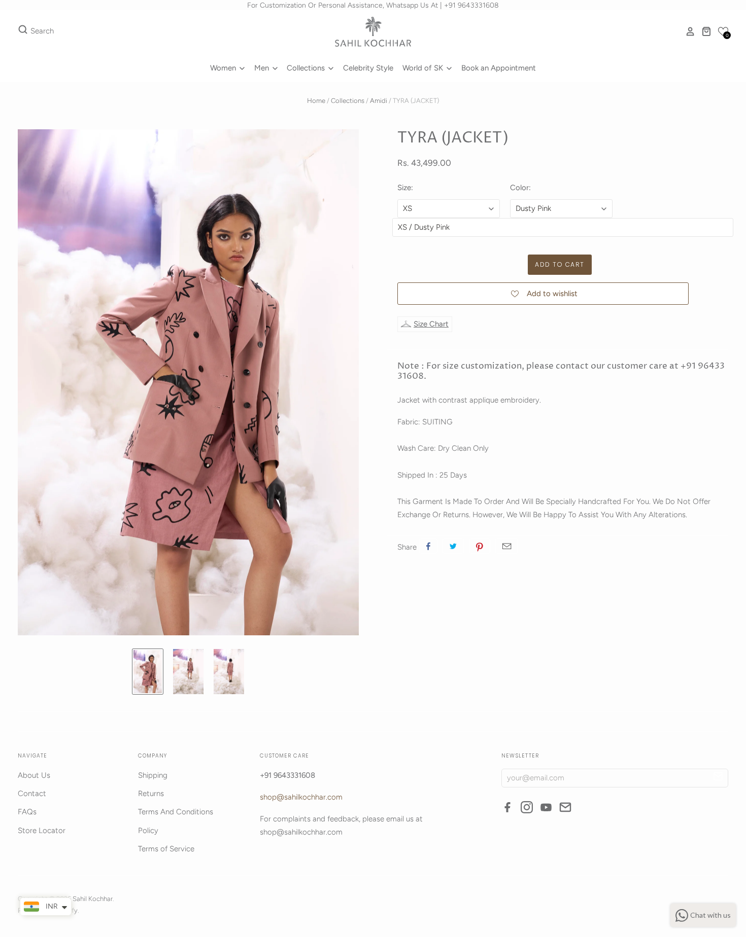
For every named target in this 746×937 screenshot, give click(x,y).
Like (428, 546)
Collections (307, 68)
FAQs (27, 811)
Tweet (453, 546)
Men (262, 68)
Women (224, 68)
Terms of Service (166, 848)
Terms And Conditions (175, 811)
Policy (148, 830)
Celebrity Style (368, 68)
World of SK (423, 68)
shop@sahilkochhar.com (301, 797)
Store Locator (41, 830)
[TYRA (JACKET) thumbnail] (147, 671)
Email (506, 546)
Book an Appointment (498, 68)
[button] (723, 31)
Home (316, 100)
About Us (34, 775)
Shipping (152, 775)
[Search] (23, 31)
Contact (32, 793)
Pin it (479, 546)
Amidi (378, 100)
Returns (151, 793)
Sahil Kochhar (93, 899)
